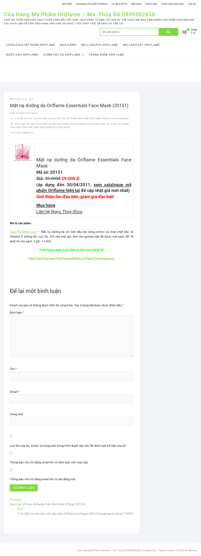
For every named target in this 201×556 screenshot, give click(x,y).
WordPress (191, 550)
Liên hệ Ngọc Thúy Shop (59, 211)
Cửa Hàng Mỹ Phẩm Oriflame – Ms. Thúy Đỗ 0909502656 (79, 14)
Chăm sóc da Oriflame (61, 54)
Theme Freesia (166, 550)
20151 (18, 124)
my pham (112, 124)
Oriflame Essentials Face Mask (52, 127)
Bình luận (17, 312)
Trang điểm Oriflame (106, 54)
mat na (26, 124)
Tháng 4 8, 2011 (23, 99)
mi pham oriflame (94, 124)
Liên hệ (192, 4)
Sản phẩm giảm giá (100, 118)
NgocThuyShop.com (23, 232)
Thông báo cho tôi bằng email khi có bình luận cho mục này (49, 462)
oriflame (27, 127)
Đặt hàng (136, 4)
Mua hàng (68, 44)
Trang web (16, 414)
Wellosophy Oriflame (99, 44)
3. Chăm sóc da (23, 118)
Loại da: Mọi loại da (44, 118)
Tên (13, 369)
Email (14, 392)
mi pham (78, 124)
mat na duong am (41, 124)
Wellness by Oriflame (141, 44)
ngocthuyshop (28, 113)
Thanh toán (151, 4)
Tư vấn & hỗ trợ (119, 4)
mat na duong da (63, 124)
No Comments (25, 133)
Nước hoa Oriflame (22, 54)
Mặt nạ (61, 118)
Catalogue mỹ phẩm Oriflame (91, 4)
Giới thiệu (67, 4)
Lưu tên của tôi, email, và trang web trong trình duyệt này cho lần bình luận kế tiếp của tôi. (68, 446)
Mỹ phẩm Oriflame (77, 118)
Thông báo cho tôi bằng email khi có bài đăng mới (43, 479)
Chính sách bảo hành (172, 4)
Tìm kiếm (168, 32)
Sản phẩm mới (120, 118)
